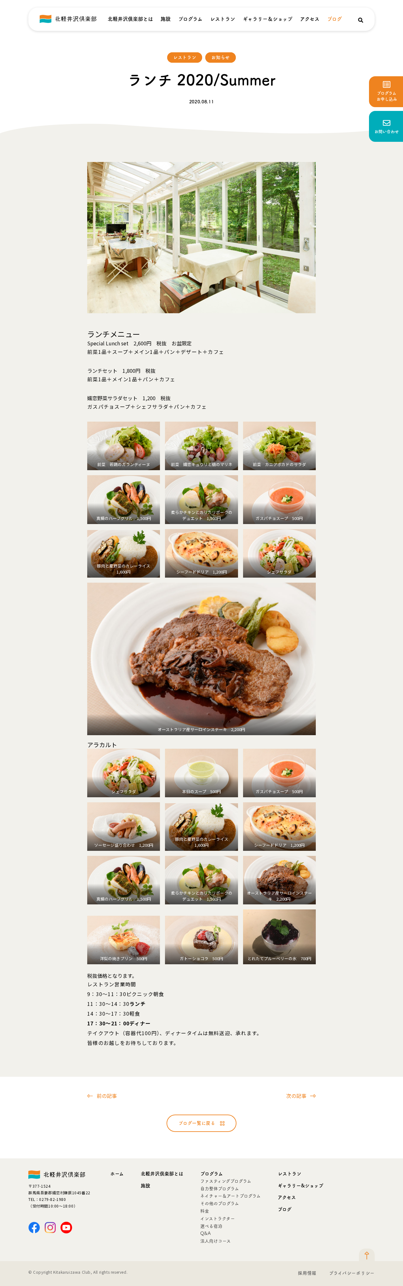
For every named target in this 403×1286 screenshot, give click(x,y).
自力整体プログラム (219, 1188)
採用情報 (307, 1273)
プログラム (190, 18)
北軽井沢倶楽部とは (130, 18)
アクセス (310, 18)
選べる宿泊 (211, 1226)
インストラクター (217, 1218)
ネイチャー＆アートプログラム (230, 1196)
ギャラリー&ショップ (300, 1185)
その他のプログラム (219, 1203)
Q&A (205, 1233)
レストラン (222, 18)
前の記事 (107, 1095)
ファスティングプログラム (225, 1181)
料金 (204, 1211)
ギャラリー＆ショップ (267, 18)
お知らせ (220, 57)
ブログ (334, 18)
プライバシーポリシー (352, 1273)
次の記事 (296, 1095)
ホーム (117, 1173)
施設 (166, 18)
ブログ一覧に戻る (197, 1123)
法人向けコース (215, 1241)
